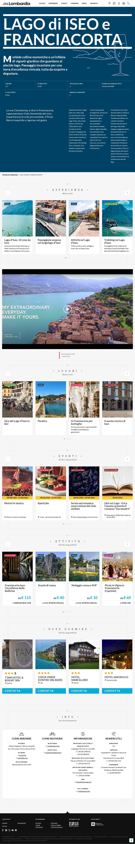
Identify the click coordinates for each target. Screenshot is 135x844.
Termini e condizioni (56, 827)
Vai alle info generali (68, 720)
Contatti (38, 825)
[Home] (16, 3)
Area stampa (39, 827)
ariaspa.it (4, 823)
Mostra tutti (67, 193)
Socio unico (54, 823)
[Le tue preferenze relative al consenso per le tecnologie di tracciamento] (131, 840)
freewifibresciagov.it (84, 782)
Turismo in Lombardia (10, 175)
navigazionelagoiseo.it (53, 753)
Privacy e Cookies (56, 825)
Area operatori (22, 823)
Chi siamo (38, 823)
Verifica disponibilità (67, 460)
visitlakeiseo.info (53, 746)
